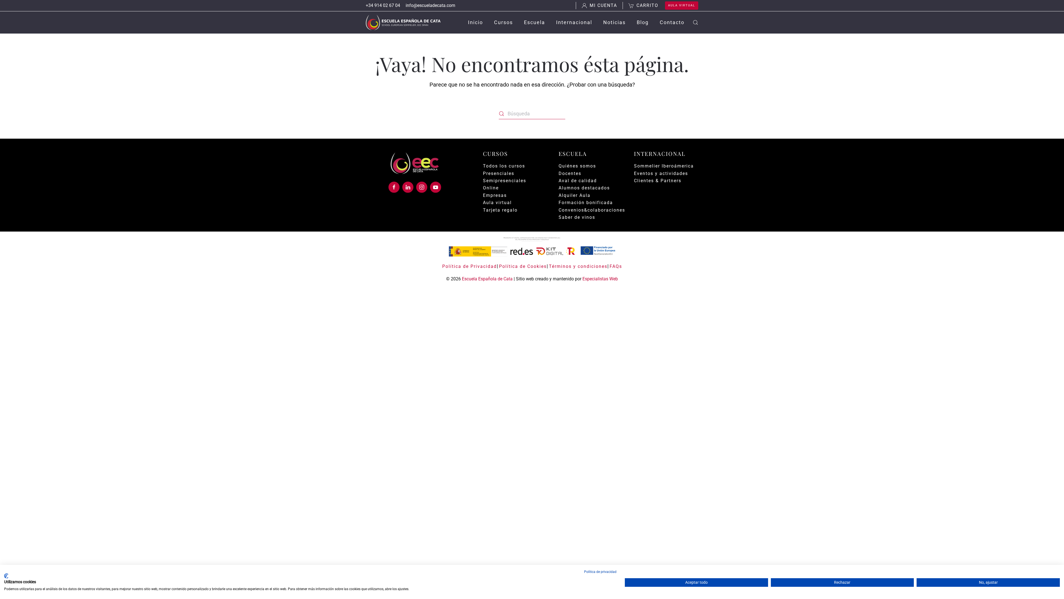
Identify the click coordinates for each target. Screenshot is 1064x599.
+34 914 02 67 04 (383, 5)
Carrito (647, 5)
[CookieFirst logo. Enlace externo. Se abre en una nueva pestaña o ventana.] (6, 575)
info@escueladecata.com (430, 5)
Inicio (475, 22)
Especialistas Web (600, 278)
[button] (695, 22)
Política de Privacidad (469, 266)
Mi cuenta (603, 5)
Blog (643, 22)
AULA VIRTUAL (681, 5)
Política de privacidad (600, 572)
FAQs (616, 266)
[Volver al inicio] (403, 22)
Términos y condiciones (578, 266)
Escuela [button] (534, 22)
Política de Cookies (523, 266)
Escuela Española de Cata (487, 278)
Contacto (672, 22)
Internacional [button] (574, 22)
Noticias (614, 22)
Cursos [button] (503, 22)
